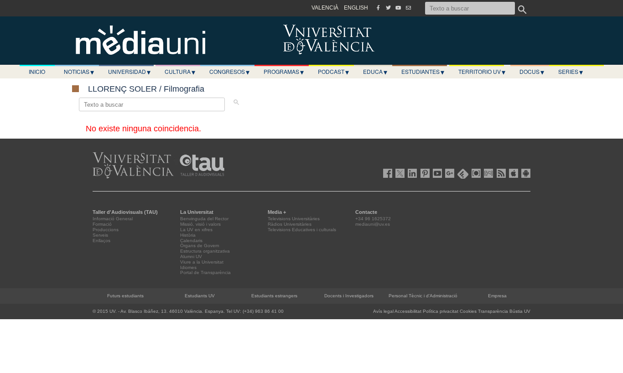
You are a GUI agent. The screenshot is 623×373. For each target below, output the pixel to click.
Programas (284, 72)
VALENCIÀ (325, 8)
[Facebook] (378, 8)
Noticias (79, 72)
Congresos (229, 72)
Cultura (180, 72)
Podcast (333, 72)
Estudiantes (422, 72)
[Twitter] (388, 8)
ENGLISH (356, 8)
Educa (375, 72)
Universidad (129, 72)
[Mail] (408, 8)
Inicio (37, 71)
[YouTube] (398, 8)
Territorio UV (481, 72)
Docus (531, 72)
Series (570, 72)
